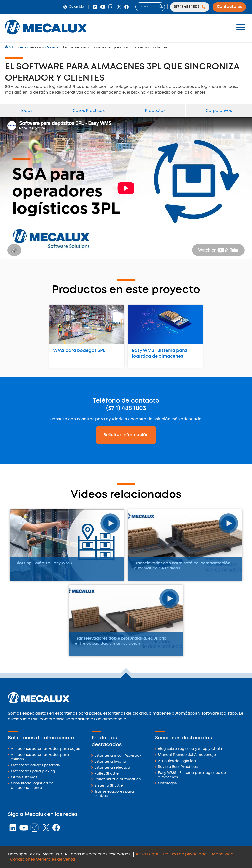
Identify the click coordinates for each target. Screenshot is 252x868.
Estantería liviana (110, 761)
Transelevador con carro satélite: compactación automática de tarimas (182, 565)
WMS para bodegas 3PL (79, 351)
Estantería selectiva (112, 767)
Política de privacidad (185, 854)
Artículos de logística (177, 761)
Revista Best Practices (178, 767)
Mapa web (222, 854)
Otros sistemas (24, 777)
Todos (26, 111)
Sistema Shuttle (108, 785)
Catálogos (167, 783)
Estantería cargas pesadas (35, 765)
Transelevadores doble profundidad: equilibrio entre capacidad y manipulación (121, 641)
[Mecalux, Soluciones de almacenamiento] (46, 36)
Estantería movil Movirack (117, 755)
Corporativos (219, 111)
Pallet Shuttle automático (117, 779)
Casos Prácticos (89, 111)
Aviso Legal (147, 854)
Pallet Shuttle (106, 773)
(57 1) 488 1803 (126, 408)
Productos (155, 111)
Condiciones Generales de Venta (42, 859)
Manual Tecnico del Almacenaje (187, 755)
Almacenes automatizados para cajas (45, 749)
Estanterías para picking (33, 771)
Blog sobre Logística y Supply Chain (190, 749)
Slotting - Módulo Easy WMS (44, 563)
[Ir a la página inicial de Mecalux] (7, 47)
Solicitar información (126, 435)
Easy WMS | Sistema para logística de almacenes (159, 353)
